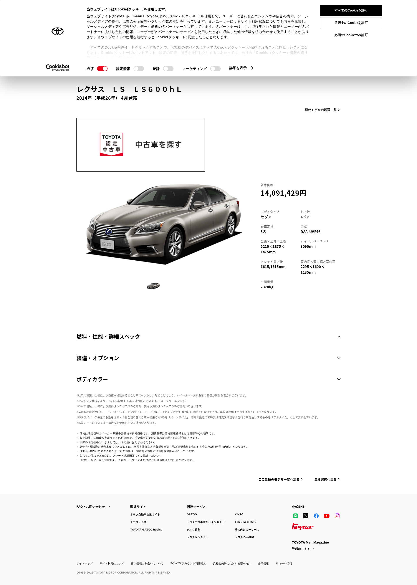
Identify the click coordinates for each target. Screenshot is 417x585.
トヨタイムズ (138, 522)
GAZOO (192, 514)
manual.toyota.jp (148, 16)
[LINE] (295, 515)
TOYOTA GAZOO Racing (146, 529)
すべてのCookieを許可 (351, 10)
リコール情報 (284, 563)
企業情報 (263, 563)
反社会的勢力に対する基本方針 (232, 563)
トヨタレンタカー (197, 537)
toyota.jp (121, 16)
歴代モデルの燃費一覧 (321, 109)
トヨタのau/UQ (244, 537)
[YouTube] (326, 515)
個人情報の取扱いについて (147, 563)
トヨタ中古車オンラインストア (206, 522)
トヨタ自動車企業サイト (145, 514)
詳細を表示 (238, 68)
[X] (305, 515)
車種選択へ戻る (325, 479)
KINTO (239, 514)
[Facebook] (316, 515)
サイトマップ (84, 563)
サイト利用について (112, 563)
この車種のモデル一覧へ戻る (279, 479)
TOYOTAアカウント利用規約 (188, 563)
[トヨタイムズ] (303, 526)
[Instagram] (337, 515)
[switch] (139, 68)
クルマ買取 (193, 529)
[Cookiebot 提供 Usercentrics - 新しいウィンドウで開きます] (58, 67)
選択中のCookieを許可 (351, 23)
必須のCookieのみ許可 (351, 35)
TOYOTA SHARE (245, 522)
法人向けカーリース (247, 529)
